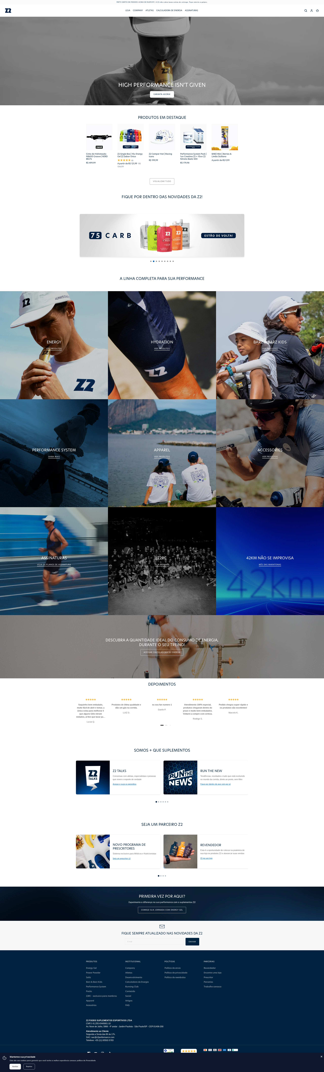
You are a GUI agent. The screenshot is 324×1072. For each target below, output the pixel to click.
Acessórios (91, 1005)
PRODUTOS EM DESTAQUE (162, 118)
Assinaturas (191, 11)
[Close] (321, 1056)
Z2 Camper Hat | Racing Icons (160, 155)
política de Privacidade (86, 1060)
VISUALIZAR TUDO (162, 181)
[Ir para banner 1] (150, 261)
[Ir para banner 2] (153, 261)
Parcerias (208, 982)
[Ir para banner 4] (159, 261)
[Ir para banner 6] (164, 261)
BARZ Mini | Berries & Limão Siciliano (221, 155)
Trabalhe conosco (212, 987)
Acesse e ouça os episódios (124, 784)
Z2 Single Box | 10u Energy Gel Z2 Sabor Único (130, 155)
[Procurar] (306, 10)
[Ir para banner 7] (167, 261)
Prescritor (208, 977)
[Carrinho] (317, 10)
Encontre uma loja (212, 973)
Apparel (90, 1001)
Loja (127, 11)
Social (128, 996)
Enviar (192, 942)
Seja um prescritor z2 (121, 859)
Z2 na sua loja (206, 858)
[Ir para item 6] (167, 801)
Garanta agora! (162, 94)
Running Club (132, 987)
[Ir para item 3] (160, 801)
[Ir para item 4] (163, 801)
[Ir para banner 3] (156, 261)
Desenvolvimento (133, 977)
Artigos (128, 1001)
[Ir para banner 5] (162, 261)
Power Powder (93, 973)
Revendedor (210, 968)
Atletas (150, 11)
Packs (89, 991)
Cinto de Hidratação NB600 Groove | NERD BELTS (97, 156)
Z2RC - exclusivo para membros (101, 996)
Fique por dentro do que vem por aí (215, 784)
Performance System (96, 987)
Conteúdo (130, 991)
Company (138, 11)
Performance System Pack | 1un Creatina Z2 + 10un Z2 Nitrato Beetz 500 (193, 156)
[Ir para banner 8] (170, 261)
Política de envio (173, 968)
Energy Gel (91, 968)
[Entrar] (311, 10)
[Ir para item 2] (158, 801)
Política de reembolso (175, 977)
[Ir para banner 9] (173, 261)
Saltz (88, 977)
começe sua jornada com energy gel (162, 910)
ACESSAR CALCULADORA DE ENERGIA (162, 652)
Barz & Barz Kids (94, 982)
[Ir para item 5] (165, 801)
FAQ (127, 1005)
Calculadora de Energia (169, 11)
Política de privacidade (176, 973)
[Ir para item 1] (156, 802)
